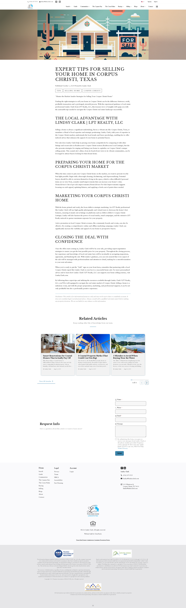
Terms (120, 448)
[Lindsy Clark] (93, 511)
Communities (84, 6)
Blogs (135, 6)
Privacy (125, 448)
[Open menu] (156, 6)
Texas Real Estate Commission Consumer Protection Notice (93, 540)
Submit (119, 453)
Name (119, 399)
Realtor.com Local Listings (113, 145)
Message (120, 424)
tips (59, 91)
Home (41, 468)
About (142, 6)
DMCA (56, 477)
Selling (128, 6)
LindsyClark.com (61, 275)
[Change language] (142, 2)
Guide (75, 6)
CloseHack (98, 534)
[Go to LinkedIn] (60, 1)
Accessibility (58, 480)
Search (68, 6)
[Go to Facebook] (56, 1)
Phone (119, 408)
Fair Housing (58, 483)
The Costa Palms (110, 6)
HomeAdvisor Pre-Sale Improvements (104, 184)
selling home (72, 91)
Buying (120, 6)
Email (119, 416)
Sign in (155, 1)
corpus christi (92, 91)
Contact (150, 6)
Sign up (149, 1)
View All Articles (45, 381)
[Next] (147, 383)
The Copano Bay (97, 6)
